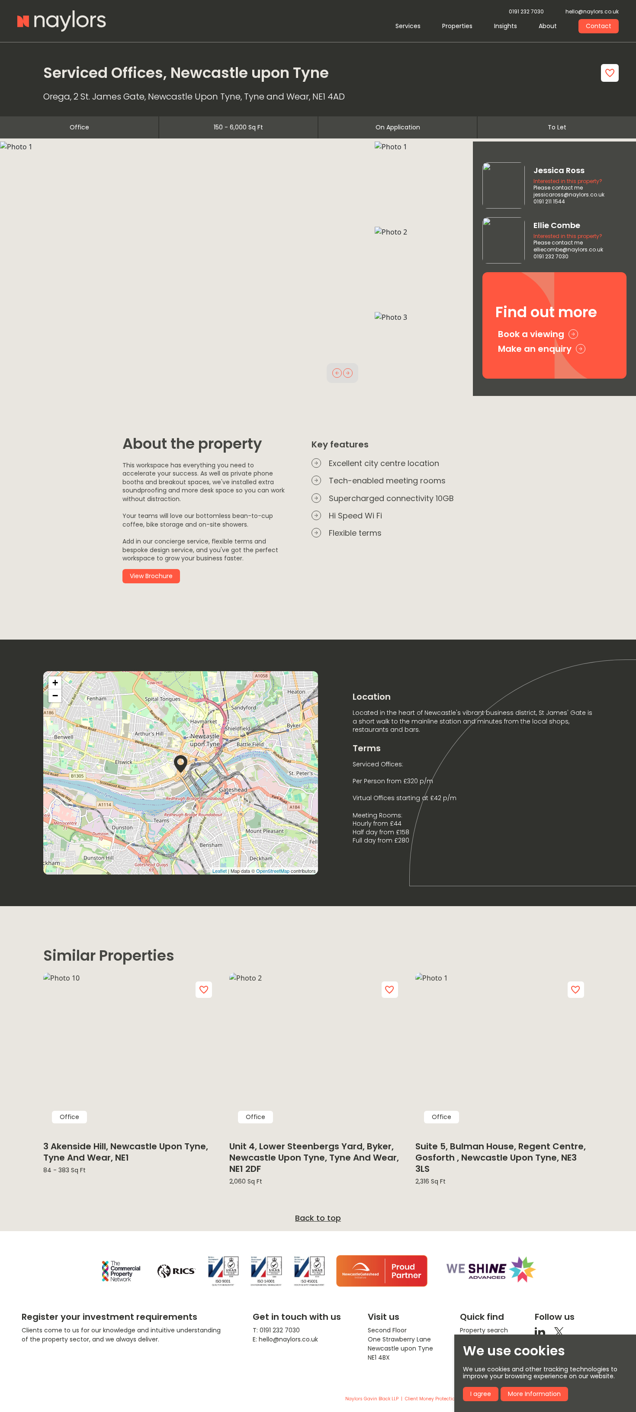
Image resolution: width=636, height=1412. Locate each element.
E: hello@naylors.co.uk (285, 1339)
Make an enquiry (535, 349)
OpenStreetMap (272, 870)
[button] (337, 373)
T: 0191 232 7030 (276, 1330)
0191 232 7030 (526, 12)
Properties (457, 26)
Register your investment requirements (109, 1316)
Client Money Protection (431, 1399)
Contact (598, 26)
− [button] (55, 695)
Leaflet (219, 870)
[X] (559, 1331)
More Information (534, 1393)
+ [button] (55, 682)
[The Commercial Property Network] (121, 1271)
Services (408, 26)
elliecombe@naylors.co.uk (568, 249)
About (548, 26)
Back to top (318, 1218)
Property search (484, 1330)
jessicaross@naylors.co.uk (568, 194)
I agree (480, 1393)
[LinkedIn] (540, 1331)
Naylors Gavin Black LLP (371, 1399)
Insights (505, 26)
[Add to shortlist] (610, 73)
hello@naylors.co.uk (592, 12)
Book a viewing (531, 334)
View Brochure (151, 576)
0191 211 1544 (549, 201)
